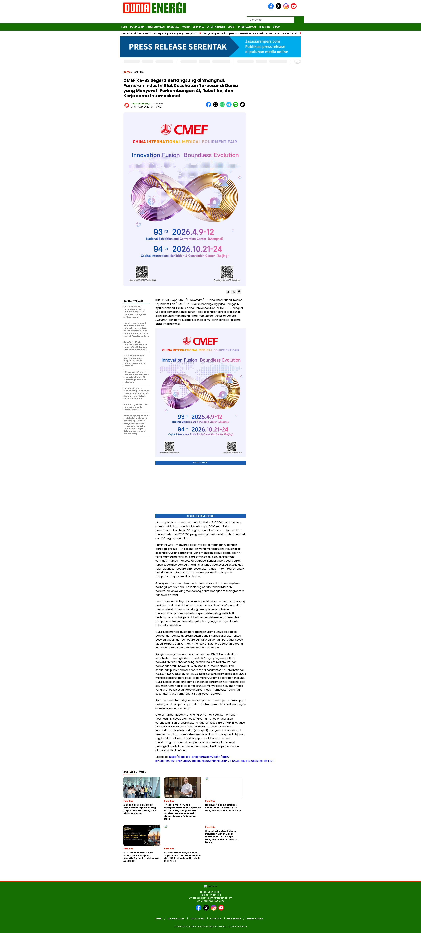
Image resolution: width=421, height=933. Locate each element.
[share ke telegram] (229, 106)
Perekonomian (156, 26)
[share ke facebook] (209, 106)
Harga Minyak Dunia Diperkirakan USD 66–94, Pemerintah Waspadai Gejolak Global (226, 33)
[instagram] (286, 8)
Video (276, 26)
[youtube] (294, 8)
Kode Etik (216, 918)
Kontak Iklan (255, 918)
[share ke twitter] (216, 106)
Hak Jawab (234, 918)
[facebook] (271, 8)
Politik (186, 26)
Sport (231, 26)
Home (124, 26)
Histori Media (176, 918)
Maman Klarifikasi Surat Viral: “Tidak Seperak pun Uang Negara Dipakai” (132, 33)
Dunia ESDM (137, 26)
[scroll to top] (405, 928)
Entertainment (216, 26)
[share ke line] (236, 106)
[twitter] (279, 8)
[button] (228, 292)
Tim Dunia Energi (140, 103)
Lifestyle (198, 26)
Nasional (173, 26)
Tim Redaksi (197, 918)
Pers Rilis (264, 26)
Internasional (247, 26)
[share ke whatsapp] (223, 106)
